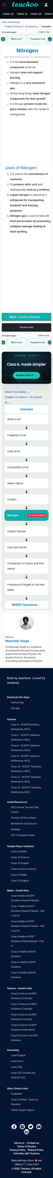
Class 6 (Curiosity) (11, 22)
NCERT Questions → (26, 604)
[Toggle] (5, 4)
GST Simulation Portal (22, 835)
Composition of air (18, 467)
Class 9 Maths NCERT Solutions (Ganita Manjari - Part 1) (27, 941)
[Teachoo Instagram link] (23, 1126)
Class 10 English (20, 863)
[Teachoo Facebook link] (14, 1126)
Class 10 (36, 13)
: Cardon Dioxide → (26, 317)
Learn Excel (17, 1061)
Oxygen (11, 499)
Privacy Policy (17, 1150)
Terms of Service (26, 1146)
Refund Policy (36, 1150)
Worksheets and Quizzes (24, 823)
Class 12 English (20, 880)
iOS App (15, 708)
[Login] (46, 4)
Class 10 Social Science (24, 869)
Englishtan (16, 1094)
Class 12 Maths (19, 875)
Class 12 (8, 13)
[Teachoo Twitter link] (31, 1126)
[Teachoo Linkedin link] (26, 1131)
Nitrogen (25, 515)
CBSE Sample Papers (22, 1110)
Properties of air (16, 435)
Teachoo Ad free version (23, 818)
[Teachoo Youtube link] (39, 1126)
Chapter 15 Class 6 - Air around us (21, 26)
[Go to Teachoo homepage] (25, 4)
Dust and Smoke (17, 547)
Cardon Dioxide (16, 531)
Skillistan (15, 829)
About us (19, 1143)
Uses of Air (13, 451)
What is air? (14, 419)
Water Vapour (15, 483)
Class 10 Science (20, 857)
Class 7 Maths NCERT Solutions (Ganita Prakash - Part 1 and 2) (27, 911)
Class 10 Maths (19, 851)
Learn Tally (16, 1067)
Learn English (18, 1055)
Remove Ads (26, 327)
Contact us (33, 1143)
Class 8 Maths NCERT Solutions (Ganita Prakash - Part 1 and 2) (27, 926)
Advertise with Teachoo (26, 1153)
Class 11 (22, 13)
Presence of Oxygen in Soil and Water (25, 587)
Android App (17, 702)
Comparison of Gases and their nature (25, 566)
